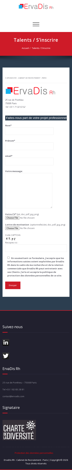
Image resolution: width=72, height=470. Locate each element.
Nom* (8, 125)
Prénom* (10, 140)
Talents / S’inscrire (41, 48)
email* (8, 155)
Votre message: (14, 171)
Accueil (25, 48)
